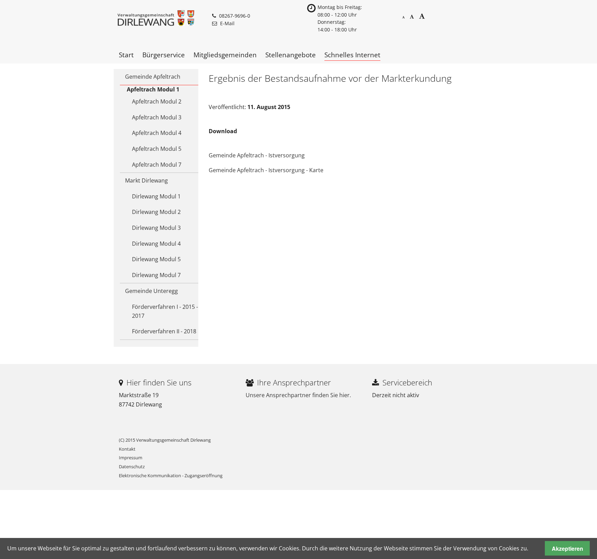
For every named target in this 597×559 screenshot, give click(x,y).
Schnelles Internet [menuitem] (352, 54)
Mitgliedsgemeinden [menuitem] (225, 54)
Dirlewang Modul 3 (156, 228)
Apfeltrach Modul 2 (156, 101)
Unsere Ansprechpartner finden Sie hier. (298, 395)
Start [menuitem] (126, 54)
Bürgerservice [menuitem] (163, 54)
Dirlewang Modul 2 (156, 212)
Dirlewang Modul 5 (156, 259)
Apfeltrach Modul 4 (156, 133)
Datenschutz (132, 466)
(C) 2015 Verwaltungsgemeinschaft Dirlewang (165, 440)
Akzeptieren (567, 548)
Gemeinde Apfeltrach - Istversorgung (257, 155)
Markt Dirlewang (146, 180)
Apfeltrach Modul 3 (156, 117)
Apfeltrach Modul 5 (156, 149)
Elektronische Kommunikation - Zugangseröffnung (170, 475)
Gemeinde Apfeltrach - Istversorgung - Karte (266, 170)
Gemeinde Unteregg (151, 291)
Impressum (130, 457)
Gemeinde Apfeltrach (152, 76)
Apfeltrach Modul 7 (156, 164)
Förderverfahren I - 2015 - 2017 (165, 311)
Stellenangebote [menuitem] (290, 54)
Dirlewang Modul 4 (156, 243)
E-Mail (227, 23)
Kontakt (127, 449)
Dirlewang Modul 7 (156, 275)
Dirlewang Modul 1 (156, 196)
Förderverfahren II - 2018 (164, 331)
